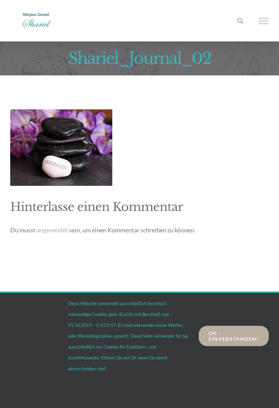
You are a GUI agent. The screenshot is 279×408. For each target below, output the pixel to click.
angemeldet (52, 230)
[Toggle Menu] (264, 21)
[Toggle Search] (240, 20)
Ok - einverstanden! (234, 336)
